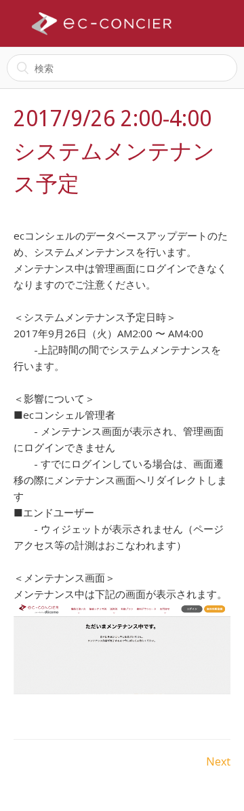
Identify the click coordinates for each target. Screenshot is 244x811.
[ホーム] (101, 23)
